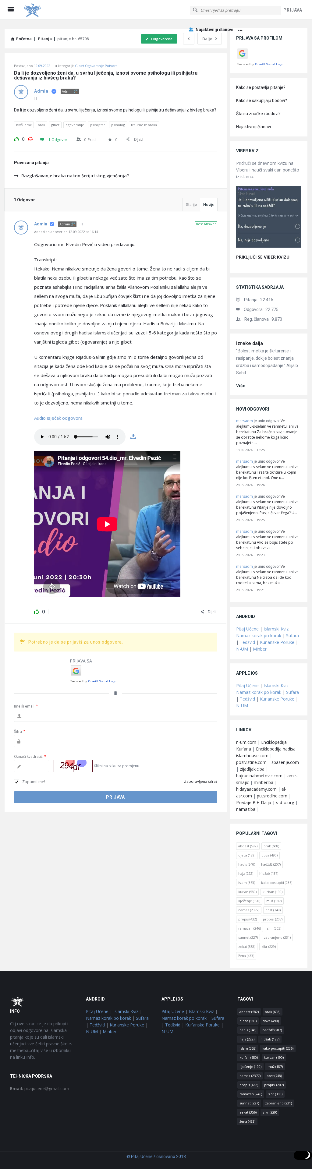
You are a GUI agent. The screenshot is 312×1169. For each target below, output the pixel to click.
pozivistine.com (251, 762)
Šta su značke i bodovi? (258, 113)
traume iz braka (144, 124)
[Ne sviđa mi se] (30, 138)
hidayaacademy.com (256, 789)
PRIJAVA (292, 10)
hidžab (268, 873)
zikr (268, 946)
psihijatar (97, 124)
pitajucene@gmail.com (39, 1088)
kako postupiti (276, 882)
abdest (247, 846)
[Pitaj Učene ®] (52, 10)
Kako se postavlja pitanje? (260, 87)
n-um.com (246, 742)
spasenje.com (285, 762)
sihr (274, 928)
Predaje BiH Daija (253, 802)
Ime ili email (26, 706)
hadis (246, 864)
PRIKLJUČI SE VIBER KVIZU (262, 257)
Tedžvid (247, 642)
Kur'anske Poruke (277, 642)
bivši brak (24, 124)
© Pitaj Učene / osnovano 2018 (156, 1156)
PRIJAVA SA (81, 661)
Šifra (20, 731)
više (241, 385)
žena (246, 955)
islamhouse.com (252, 755)
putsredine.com (272, 796)
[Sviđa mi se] (16, 138)
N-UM (242, 649)
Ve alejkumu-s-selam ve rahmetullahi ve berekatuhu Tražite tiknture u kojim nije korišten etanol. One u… (267, 469)
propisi (272, 919)
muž (274, 901)
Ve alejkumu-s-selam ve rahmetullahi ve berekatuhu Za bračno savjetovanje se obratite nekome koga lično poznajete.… (267, 431)
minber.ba (263, 782)
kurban (272, 891)
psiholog (118, 124)
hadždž (271, 864)
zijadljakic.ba (252, 769)
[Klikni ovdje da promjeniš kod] (73, 766)
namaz (248, 910)
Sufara (292, 635)
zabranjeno (277, 937)
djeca (246, 855)
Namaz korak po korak (258, 635)
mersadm (244, 420)
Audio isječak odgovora (58, 418)
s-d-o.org (285, 802)
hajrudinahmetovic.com (259, 776)
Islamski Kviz (276, 629)
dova (269, 855)
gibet (55, 124)
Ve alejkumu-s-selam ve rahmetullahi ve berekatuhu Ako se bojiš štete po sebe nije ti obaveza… (267, 539)
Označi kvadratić (30, 756)
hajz (245, 873)
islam (246, 882)
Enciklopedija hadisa (276, 749)
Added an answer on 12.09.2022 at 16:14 (66, 231)
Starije (191, 204)
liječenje (249, 901)
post (273, 910)
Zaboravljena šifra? (200, 781)
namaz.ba (245, 809)
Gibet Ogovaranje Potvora (96, 65)
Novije (208, 204)
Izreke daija (249, 343)
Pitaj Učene (247, 629)
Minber (260, 649)
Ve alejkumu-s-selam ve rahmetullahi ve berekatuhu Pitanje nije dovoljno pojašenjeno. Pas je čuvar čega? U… (267, 504)
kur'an (247, 891)
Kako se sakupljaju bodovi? (261, 100)
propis (247, 919)
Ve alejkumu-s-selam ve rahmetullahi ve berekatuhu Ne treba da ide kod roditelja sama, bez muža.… (267, 574)
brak (41, 124)
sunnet (248, 937)
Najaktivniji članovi (214, 29)
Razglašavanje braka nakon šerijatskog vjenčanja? (75, 175)
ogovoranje (75, 124)
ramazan (249, 928)
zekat (246, 946)
